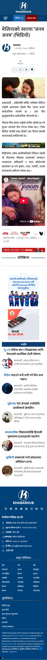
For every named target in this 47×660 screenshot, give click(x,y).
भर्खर (23, 344)
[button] (40, 648)
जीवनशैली (6, 582)
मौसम (4, 618)
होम (3, 565)
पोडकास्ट (36, 590)
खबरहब (16, 45)
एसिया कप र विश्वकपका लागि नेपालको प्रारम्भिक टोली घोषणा (23, 352)
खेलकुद (36, 569)
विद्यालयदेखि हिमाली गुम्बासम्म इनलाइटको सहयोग (23, 434)
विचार (20, 573)
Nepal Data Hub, (10, 643)
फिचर (4, 586)
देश (34, 565)
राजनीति (36, 578)
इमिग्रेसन (21, 586)
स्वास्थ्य (20, 578)
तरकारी (4, 622)
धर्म (19, 565)
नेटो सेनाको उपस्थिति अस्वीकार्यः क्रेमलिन (23, 405)
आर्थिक (4, 578)
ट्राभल (20, 569)
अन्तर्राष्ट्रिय (5, 573)
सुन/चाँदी (5, 609)
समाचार (5, 569)
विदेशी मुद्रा (6, 605)
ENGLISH (31, 18)
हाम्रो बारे (9, 551)
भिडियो (35, 586)
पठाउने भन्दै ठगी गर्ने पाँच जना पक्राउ (23, 377)
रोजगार (20, 590)
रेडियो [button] (18, 18)
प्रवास (4, 590)
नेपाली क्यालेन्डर (8, 626)
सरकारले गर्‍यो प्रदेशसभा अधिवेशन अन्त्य (23, 459)
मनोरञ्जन (21, 582)
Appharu (13, 651)
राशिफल (36, 582)
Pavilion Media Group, (21, 635)
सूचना (35, 573)
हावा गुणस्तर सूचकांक (10, 614)
